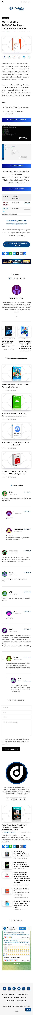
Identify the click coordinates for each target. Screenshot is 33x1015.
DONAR (7, 997)
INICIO (5, 994)
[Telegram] (24, 57)
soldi (10, 629)
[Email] (19, 57)
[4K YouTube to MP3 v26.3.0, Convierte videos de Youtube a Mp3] (16, 431)
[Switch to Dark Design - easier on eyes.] (22, 2)
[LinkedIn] (21, 278)
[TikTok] (23, 988)
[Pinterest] (14, 57)
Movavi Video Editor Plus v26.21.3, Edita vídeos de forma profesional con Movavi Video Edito (25, 344)
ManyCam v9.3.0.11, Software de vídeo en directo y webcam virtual (21, 864)
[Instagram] (14, 988)
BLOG (12, 994)
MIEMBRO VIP (22, 1001)
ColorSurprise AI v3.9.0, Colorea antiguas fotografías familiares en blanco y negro (21, 892)
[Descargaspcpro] (16, 8)
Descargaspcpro (10, 32)
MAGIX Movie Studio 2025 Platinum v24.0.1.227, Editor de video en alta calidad (22, 904)
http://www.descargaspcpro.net (17, 579)
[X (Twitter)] (9, 988)
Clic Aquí (21, 235)
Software (16, 274)
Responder (27, 492)
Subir (17, 1011)
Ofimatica (6, 18)
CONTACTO (11, 1001)
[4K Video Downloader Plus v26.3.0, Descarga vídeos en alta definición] (16, 402)
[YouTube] (19, 988)
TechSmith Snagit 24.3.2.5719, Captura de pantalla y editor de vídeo (21, 854)
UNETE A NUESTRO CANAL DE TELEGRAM (17, 244)
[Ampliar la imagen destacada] (16, 44)
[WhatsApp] (29, 57)
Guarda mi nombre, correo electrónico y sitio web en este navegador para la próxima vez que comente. (15, 742)
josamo (16, 657)
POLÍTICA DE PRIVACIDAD (19, 997)
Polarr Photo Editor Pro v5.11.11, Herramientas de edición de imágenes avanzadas (14, 827)
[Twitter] (9, 57)
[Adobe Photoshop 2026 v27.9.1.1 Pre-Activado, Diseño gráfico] (16, 373)
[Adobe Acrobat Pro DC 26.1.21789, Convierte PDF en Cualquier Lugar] (16, 460)
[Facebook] (4, 57)
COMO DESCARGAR (23, 994)
